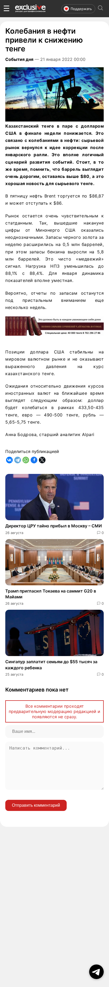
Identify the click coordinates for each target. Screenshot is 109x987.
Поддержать (81, 9)
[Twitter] (42, 460)
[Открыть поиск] (100, 9)
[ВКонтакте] (9, 460)
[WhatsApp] (25, 460)
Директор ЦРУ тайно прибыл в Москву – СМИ (53, 525)
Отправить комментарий (36, 805)
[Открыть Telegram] (96, 971)
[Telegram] (17, 460)
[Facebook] (34, 460)
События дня (19, 59)
